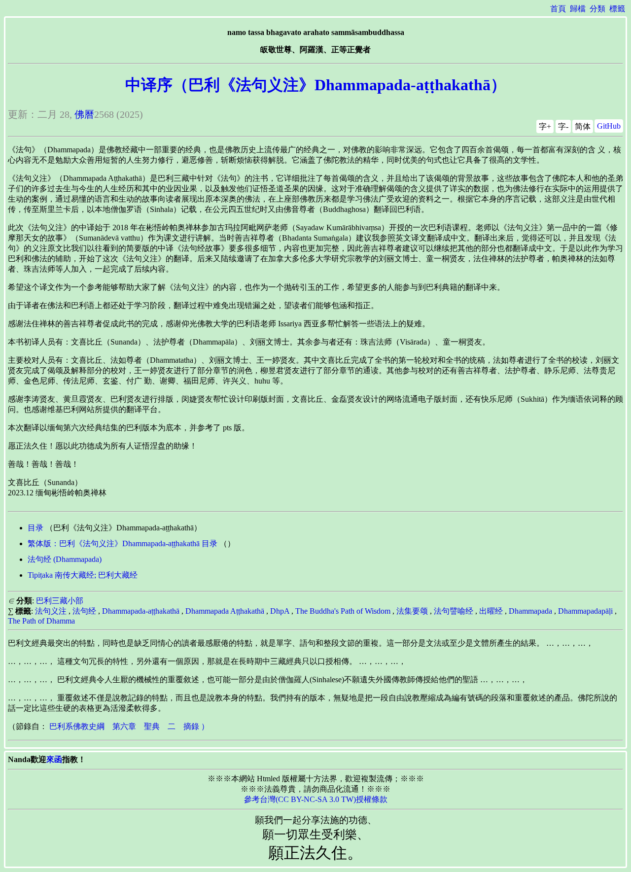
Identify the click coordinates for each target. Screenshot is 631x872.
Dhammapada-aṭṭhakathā (140, 611)
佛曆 (84, 114)
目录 (35, 527)
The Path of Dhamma (41, 621)
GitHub (609, 126)
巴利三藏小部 (59, 600)
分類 (597, 8)
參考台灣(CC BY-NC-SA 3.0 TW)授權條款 (315, 799)
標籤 (617, 8)
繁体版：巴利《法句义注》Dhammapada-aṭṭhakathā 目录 (122, 543)
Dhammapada (530, 611)
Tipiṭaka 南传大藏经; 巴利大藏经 (83, 575)
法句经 (84, 611)
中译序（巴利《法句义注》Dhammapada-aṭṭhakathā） (315, 85)
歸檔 (578, 8)
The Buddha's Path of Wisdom (342, 611)
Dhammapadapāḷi (585, 611)
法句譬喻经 (453, 611)
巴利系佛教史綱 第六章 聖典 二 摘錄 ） (129, 726)
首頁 (558, 8)
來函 (54, 759)
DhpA (279, 611)
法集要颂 (412, 611)
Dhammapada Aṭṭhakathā (224, 611)
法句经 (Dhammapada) (65, 559)
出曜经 (491, 611)
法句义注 (51, 611)
